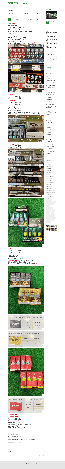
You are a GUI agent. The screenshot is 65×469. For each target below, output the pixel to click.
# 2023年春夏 (48, 160)
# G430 (48, 162)
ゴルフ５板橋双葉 (48, 120)
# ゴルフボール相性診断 (50, 182)
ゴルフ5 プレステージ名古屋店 (50, 85)
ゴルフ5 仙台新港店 (49, 90)
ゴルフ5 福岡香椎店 (49, 148)
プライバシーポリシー (35, 463)
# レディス (48, 206)
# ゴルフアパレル (49, 178)
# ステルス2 (53, 190)
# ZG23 (51, 162)
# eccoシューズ (49, 164)
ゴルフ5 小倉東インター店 (50, 151)
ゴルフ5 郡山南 (48, 155)
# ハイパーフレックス (50, 196)
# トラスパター (49, 194)
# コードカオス (49, 174)
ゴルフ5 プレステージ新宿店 (50, 82)
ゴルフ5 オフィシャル (49, 78)
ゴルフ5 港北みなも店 (49, 125)
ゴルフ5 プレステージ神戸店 (50, 87)
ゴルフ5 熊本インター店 (49, 153)
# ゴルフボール (49, 180)
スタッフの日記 (48, 71)
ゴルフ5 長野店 (48, 127)
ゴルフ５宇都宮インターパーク (50, 94)
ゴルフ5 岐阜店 (48, 129)
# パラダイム (48, 198)
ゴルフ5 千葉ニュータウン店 (50, 104)
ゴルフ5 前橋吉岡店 (49, 99)
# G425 (53, 160)
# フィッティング (49, 202)
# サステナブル (49, 184)
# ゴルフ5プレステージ (50, 176)
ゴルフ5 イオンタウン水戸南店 (50, 92)
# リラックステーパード (50, 204)
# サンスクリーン (49, 186)
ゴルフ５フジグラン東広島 (50, 144)
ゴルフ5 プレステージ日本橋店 (50, 80)
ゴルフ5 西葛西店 (48, 114)
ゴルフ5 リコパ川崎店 (49, 122)
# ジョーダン (48, 190)
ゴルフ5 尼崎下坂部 (49, 137)
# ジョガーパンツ (49, 188)
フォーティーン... (40, 13)
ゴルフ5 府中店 (48, 116)
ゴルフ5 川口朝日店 (49, 101)
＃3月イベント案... (12, 13)
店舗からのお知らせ (49, 73)
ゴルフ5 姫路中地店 (49, 141)
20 (53, 59)
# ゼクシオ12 (48, 192)
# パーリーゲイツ (49, 200)
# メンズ (54, 202)
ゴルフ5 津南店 (48, 134)
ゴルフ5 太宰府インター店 (50, 146)
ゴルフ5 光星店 (48, 89)
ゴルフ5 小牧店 (48, 132)
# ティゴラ (53, 192)
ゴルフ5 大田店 (48, 97)
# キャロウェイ (10, 451)
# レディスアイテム (49, 208)
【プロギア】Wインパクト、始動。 (51, 47)
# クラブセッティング (50, 172)
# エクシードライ (49, 168)
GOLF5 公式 (28, 463)
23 (47, 60)
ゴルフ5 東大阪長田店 (49, 136)
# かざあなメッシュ (49, 166)
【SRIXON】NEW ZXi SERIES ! (51, 36)
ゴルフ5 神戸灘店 (48, 139)
